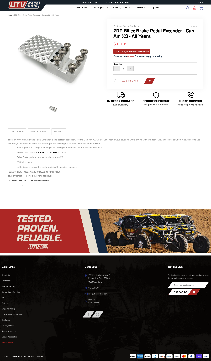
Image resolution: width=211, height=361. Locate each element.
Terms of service (9, 331)
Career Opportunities (11, 292)
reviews (58, 131)
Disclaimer (6, 320)
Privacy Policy (8, 325)
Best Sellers (81, 7)
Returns (5, 303)
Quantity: (117, 64)
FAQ (3, 297)
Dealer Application (9, 337)
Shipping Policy (8, 309)
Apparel (139, 7)
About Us (6, 275)
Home (10, 15)
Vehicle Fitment (38, 131)
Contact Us (6, 281)
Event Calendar (8, 286)
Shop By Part (99, 7)
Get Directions (95, 282)
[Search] (187, 8)
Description (17, 131)
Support (155, 7)
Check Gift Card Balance (12, 314)
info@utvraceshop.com (98, 294)
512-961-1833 (94, 288)
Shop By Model (120, 7)
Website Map (7, 342)
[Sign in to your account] (194, 8)
